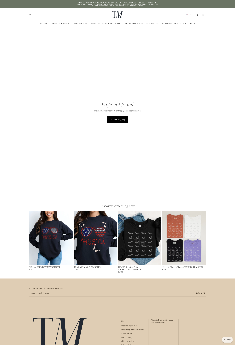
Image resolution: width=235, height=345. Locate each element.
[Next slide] (69, 238)
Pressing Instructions (129, 326)
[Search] (30, 14)
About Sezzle (126, 333)
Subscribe (199, 293)
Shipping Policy (127, 341)
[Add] (69, 261)
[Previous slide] (33, 238)
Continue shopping (117, 119)
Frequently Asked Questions (132, 329)
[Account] (197, 14)
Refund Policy (126, 337)
